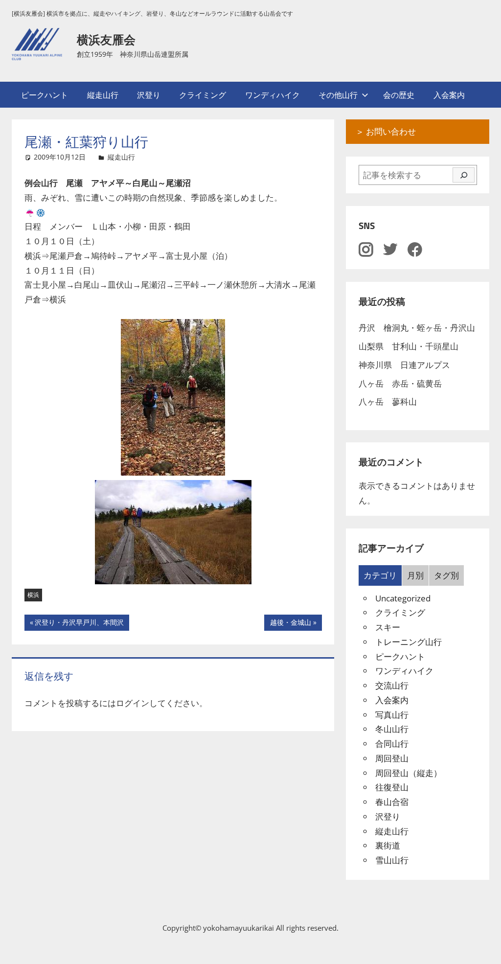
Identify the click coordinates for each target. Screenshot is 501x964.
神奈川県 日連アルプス (404, 364)
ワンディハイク (272, 95)
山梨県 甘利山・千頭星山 (408, 346)
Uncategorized (403, 598)
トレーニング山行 (408, 641)
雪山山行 (392, 860)
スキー (387, 627)
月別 (415, 575)
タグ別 (446, 575)
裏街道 (387, 845)
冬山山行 (392, 728)
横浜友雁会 (106, 39)
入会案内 (449, 95)
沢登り (148, 95)
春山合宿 (392, 801)
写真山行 (392, 714)
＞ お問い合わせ (386, 131)
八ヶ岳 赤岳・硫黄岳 (400, 383)
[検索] (464, 175)
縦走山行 (102, 95)
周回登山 (392, 758)
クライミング (202, 95)
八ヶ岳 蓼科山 (388, 401)
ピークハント (44, 95)
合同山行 (392, 743)
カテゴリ (380, 575)
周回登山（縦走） (408, 773)
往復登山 (392, 787)
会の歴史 (398, 95)
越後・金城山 (290, 624)
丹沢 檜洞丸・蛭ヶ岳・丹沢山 (417, 327)
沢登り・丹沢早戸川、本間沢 (79, 624)
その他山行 (338, 95)
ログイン (132, 703)
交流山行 (392, 685)
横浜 (33, 595)
